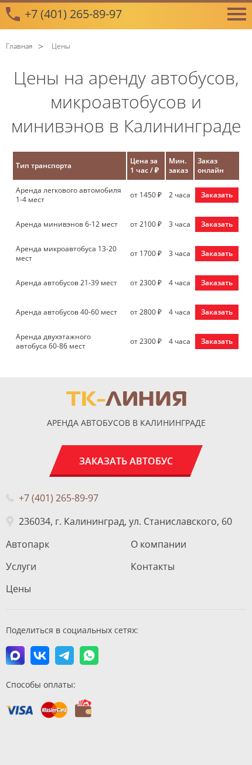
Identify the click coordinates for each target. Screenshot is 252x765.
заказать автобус (126, 461)
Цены (18, 588)
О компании (158, 544)
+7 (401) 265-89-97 (73, 14)
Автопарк (27, 544)
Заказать (217, 195)
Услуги (21, 566)
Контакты (153, 566)
